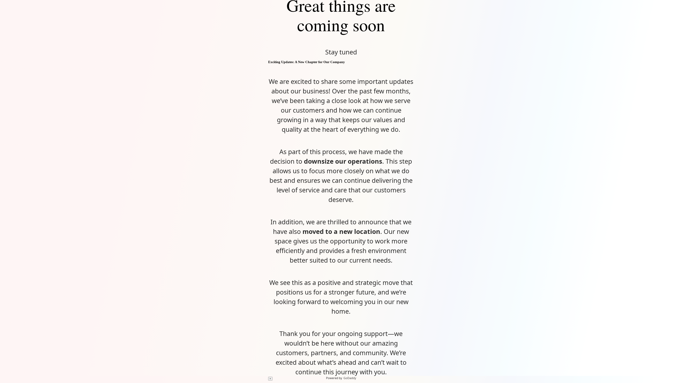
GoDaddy (349, 378)
